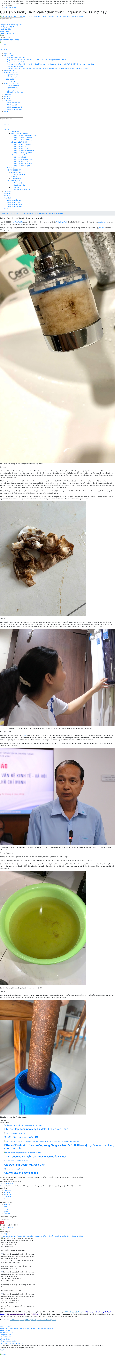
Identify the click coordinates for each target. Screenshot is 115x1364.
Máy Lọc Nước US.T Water (38, 60)
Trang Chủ (7, 53)
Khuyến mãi (7, 1190)
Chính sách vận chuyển (15, 107)
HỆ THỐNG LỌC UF (10, 73)
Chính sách (7, 1197)
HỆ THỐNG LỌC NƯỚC (12, 83)
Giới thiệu (7, 98)
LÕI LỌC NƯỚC (9, 79)
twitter (6, 1211)
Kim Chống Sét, (5, 29)
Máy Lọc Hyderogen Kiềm (16, 57)
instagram (7, 1209)
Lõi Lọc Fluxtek (12, 81)
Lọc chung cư (11, 90)
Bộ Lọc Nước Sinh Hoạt (15, 92)
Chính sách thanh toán (14, 109)
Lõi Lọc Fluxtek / (5, 1339)
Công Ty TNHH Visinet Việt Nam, (11, 25)
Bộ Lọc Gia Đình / (6, 1335)
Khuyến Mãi (7, 94)
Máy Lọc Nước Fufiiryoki (15, 64)
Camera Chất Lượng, (7, 33)
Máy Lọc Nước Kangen (80, 68)
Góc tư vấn (7, 1194)
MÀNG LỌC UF (9, 70)
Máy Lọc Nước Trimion (46, 68)
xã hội (24, 735)
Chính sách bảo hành (14, 103)
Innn (5, 1207)
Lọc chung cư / (18, 1343)
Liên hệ (6, 111)
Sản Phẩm (7, 129)
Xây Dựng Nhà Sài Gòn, (8, 27)
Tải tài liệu (7, 96)
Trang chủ (7, 125)
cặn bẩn (101, 228)
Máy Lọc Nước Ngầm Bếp (85, 64)
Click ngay (3, 1234)
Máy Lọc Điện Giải (13, 68)
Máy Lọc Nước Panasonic (63, 68)
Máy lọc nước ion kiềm (15, 66)
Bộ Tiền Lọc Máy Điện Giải (29, 68)
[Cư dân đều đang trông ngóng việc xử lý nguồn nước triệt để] (43, 928)
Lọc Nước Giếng (12, 88)
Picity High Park (61, 222)
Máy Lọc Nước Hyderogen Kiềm (18, 60)
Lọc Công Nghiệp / (6, 1343)
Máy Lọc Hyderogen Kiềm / (9, 1328)
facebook (7, 1213)
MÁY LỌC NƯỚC (9, 55)
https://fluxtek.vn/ (10, 7)
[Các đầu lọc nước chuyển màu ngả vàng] (43, 1057)
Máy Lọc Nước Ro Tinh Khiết (66, 64)
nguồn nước (102, 222)
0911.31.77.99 (4, 40)
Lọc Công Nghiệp (13, 85)
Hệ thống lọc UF (12, 77)
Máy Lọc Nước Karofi (31, 64)
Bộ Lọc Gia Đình (12, 75)
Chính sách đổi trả (13, 105)
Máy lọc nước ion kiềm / (46, 1328)
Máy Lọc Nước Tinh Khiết (15, 62)
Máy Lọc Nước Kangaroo (47, 64)
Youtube (7, 1204)
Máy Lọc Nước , (5, 31)
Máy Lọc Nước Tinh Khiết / (28, 1328)
